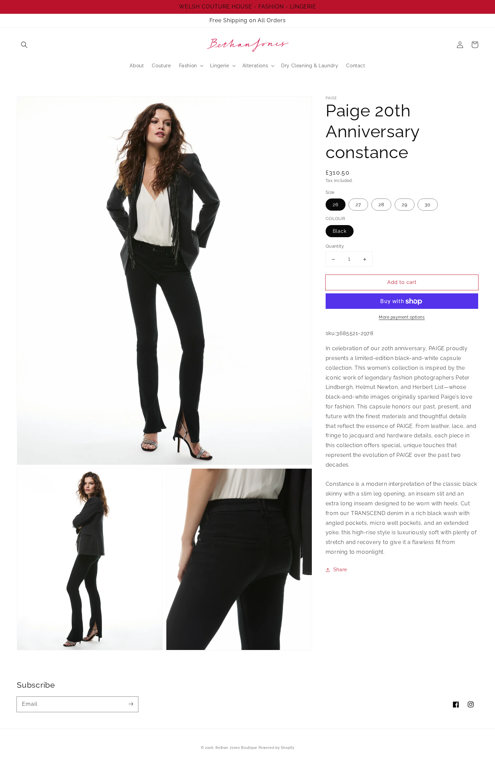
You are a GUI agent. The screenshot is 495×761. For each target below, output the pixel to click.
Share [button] (340, 570)
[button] (24, 44)
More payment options (402, 317)
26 (335, 205)
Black (339, 231)
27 (358, 205)
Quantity (335, 246)
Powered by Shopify (276, 748)
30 (428, 205)
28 (381, 205)
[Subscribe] (130, 704)
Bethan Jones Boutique (236, 748)
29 (404, 205)
